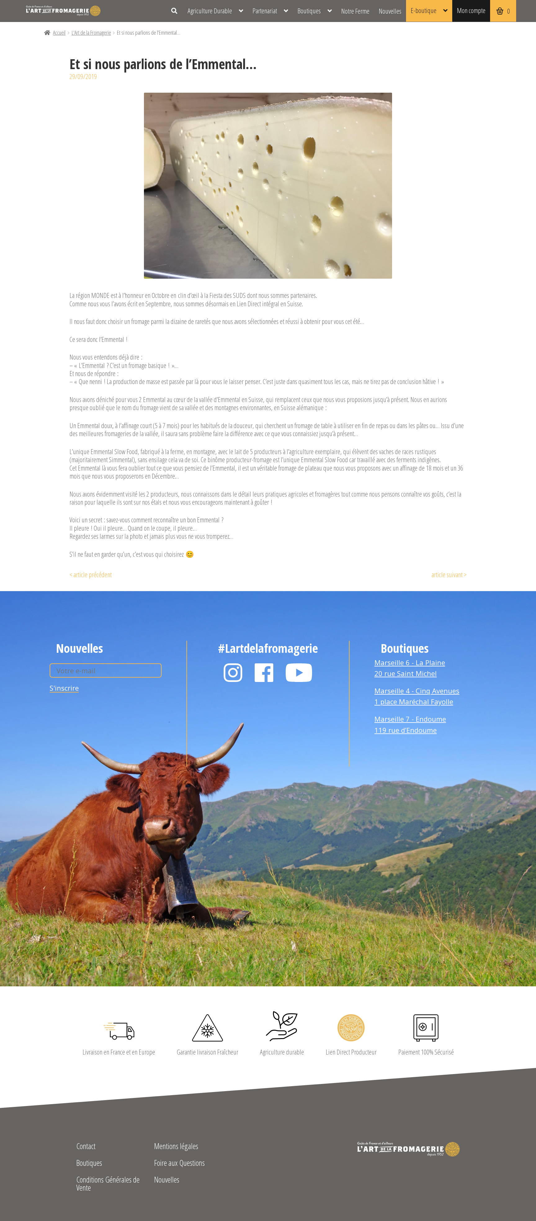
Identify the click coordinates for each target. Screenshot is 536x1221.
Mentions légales (176, 1147)
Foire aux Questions (179, 1163)
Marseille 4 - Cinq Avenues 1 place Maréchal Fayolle (416, 696)
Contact (86, 1147)
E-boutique (423, 10)
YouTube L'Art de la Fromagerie (299, 672)
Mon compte (471, 10)
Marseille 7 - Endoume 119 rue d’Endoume (410, 724)
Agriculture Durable (210, 11)
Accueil (59, 32)
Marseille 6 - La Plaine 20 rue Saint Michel (409, 668)
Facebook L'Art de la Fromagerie (264, 672)
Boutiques (309, 11)
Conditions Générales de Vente (108, 1184)
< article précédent (90, 574)
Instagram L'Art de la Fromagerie (233, 672)
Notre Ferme (355, 11)
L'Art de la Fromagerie (63, 11)
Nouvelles (390, 11)
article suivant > (449, 574)
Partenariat (264, 11)
